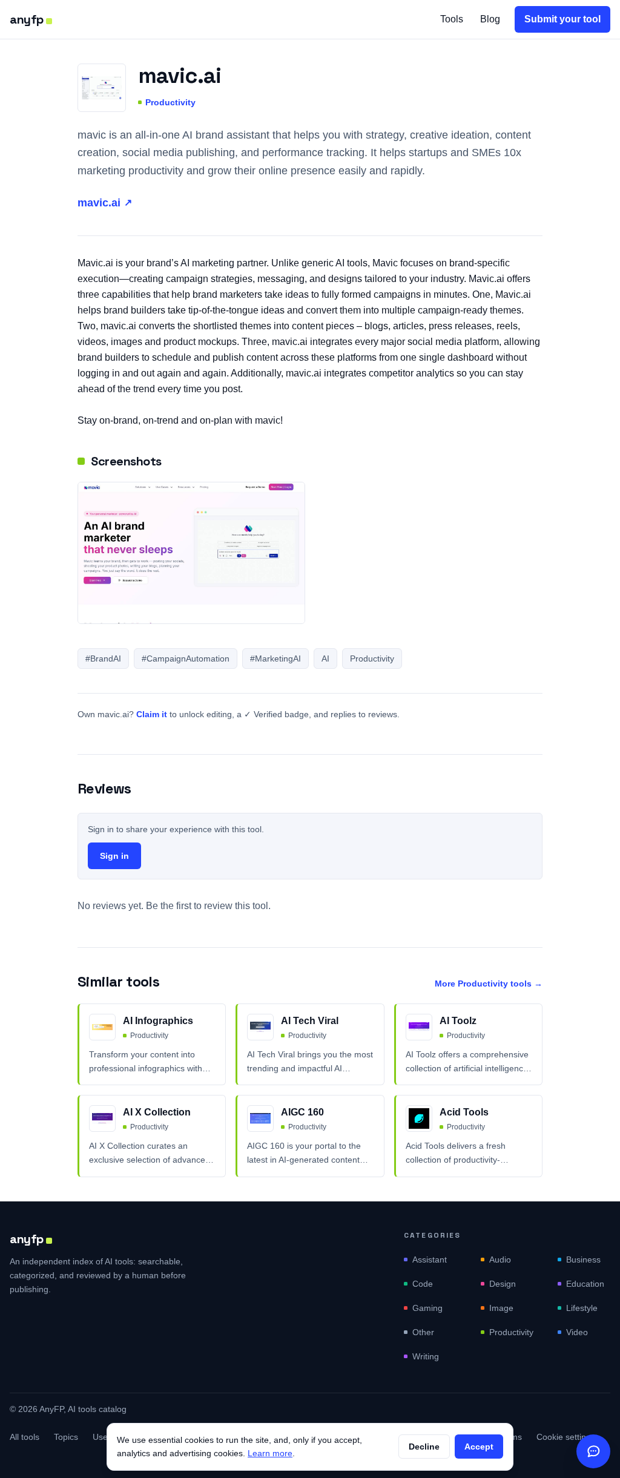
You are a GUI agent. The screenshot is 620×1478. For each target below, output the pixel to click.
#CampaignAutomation (185, 658)
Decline (424, 1446)
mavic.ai (105, 203)
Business (583, 1259)
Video (577, 1332)
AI (325, 658)
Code (422, 1284)
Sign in (114, 856)
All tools (24, 1437)
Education (585, 1284)
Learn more (270, 1453)
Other (423, 1332)
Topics (66, 1437)
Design (502, 1284)
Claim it (151, 714)
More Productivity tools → (488, 983)
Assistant (429, 1259)
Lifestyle (582, 1308)
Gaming (427, 1308)
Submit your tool (562, 19)
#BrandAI (103, 658)
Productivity (170, 102)
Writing (425, 1356)
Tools (451, 19)
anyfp (27, 19)
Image (501, 1308)
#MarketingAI (275, 658)
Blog (490, 19)
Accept (478, 1446)
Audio (500, 1259)
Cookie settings (565, 1437)
